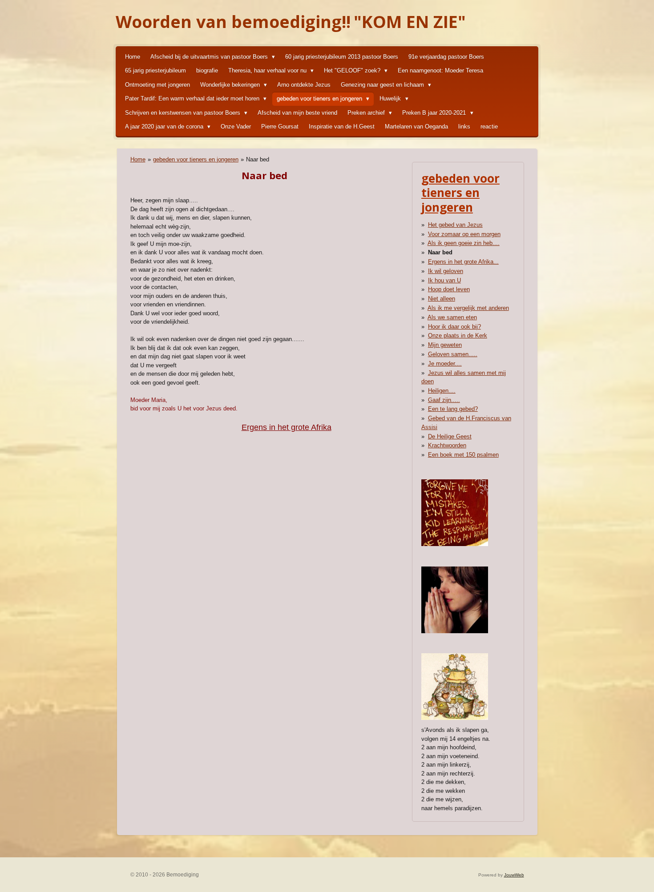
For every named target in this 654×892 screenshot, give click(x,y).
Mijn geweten (445, 345)
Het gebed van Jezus (455, 224)
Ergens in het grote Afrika (286, 427)
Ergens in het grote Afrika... (463, 261)
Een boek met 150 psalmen (463, 454)
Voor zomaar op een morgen (464, 234)
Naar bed (257, 159)
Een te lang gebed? (453, 409)
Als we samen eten (452, 317)
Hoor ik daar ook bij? (454, 326)
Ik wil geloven (445, 271)
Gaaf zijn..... (444, 400)
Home (137, 159)
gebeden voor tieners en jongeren (195, 159)
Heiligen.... (442, 390)
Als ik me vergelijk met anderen (468, 308)
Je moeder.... (445, 363)
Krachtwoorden (447, 445)
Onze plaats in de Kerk (457, 335)
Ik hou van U (444, 280)
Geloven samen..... (452, 354)
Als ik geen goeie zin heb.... (464, 243)
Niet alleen (441, 298)
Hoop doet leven (449, 289)
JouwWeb (514, 874)
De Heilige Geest (450, 436)
